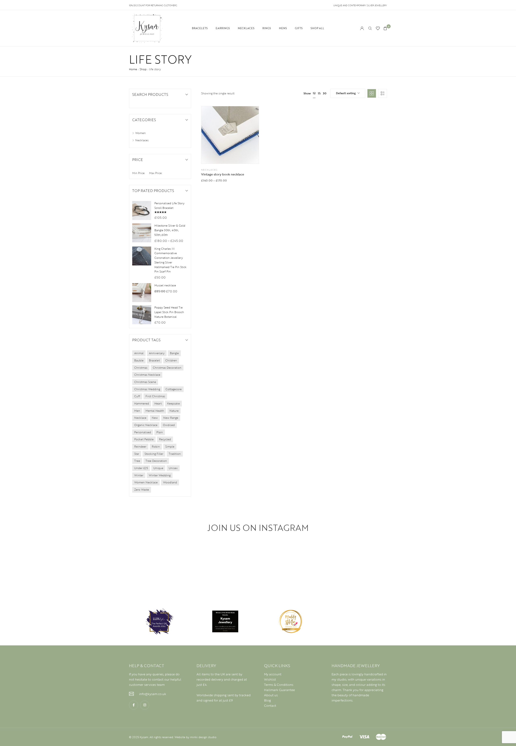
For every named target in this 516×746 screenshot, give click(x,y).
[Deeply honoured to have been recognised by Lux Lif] (51, 566)
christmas (140, 367)
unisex (173, 468)
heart (158, 403)
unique (158, 468)
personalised (142, 432)
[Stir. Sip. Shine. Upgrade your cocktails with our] (258, 566)
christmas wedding (147, 389)
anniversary (156, 353)
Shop (143, 69)
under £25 (141, 468)
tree (137, 461)
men (137, 411)
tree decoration (156, 461)
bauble (139, 360)
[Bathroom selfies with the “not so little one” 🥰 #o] (361, 566)
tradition (175, 454)
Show (307, 93)
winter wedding (160, 475)
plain (159, 432)
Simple (169, 446)
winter (138, 475)
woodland (170, 482)
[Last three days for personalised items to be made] (464, 566)
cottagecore (173, 389)
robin (156, 446)
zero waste (141, 489)
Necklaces (209, 169)
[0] (385, 28)
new (155, 418)
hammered (141, 403)
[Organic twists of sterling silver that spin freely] (154, 566)
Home (133, 69)
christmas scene (145, 382)
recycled (165, 439)
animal (139, 353)
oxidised (169, 425)
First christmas (155, 396)
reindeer (140, 446)
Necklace (140, 418)
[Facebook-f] (133, 705)
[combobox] (348, 93)
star (136, 454)
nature (174, 411)
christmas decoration (167, 367)
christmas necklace (147, 374)
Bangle (174, 353)
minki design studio (203, 737)
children (171, 360)
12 (314, 93)
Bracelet (154, 360)
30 (324, 93)
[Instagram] (144, 705)
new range (170, 418)
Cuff (137, 396)
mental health (155, 411)
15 (319, 93)
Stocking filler (154, 454)
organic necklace (145, 425)
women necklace (146, 482)
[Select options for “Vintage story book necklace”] (240, 157)
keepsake (173, 403)
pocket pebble (144, 439)
